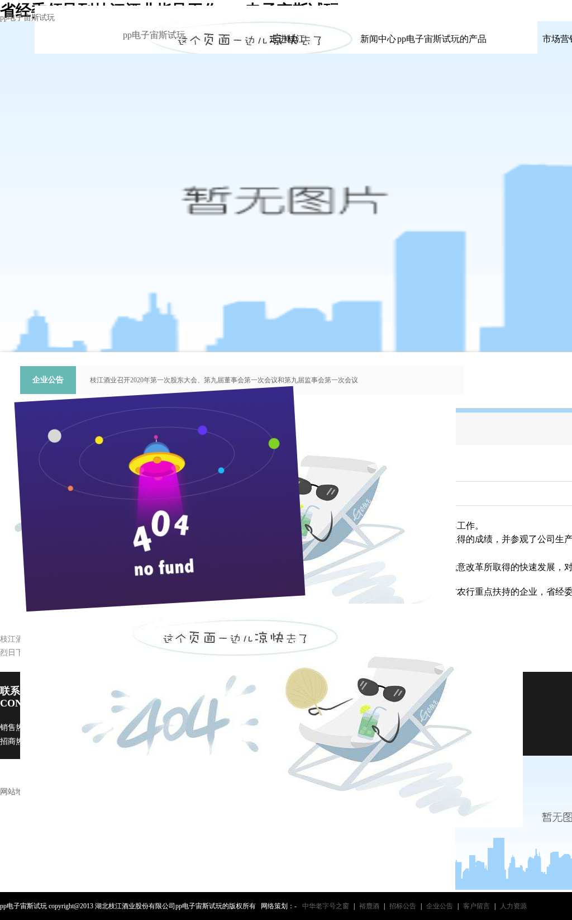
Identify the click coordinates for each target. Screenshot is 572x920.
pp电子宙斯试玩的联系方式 (517, 10)
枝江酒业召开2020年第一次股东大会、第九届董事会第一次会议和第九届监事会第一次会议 (224, 380)
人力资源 (513, 906)
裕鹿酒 (369, 906)
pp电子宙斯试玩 (27, 17)
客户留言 (476, 906)
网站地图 (15, 792)
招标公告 (402, 906)
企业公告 (439, 906)
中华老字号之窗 (325, 906)
